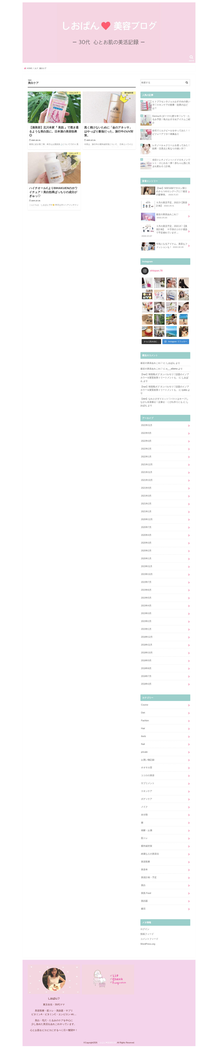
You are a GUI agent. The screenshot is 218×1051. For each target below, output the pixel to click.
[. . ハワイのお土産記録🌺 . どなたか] (147, 319)
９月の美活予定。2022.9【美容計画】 (171, 204)
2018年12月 (147, 637)
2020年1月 (146, 558)
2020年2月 (146, 550)
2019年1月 (146, 629)
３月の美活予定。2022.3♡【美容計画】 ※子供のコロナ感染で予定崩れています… (164, 231)
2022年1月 (146, 456)
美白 (143, 885)
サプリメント (147, 783)
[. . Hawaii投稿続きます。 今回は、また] (147, 331)
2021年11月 (146, 472)
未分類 (144, 814)
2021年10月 (147, 480)
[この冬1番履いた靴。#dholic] (183, 283)
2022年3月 (146, 441)
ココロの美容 (147, 775)
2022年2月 (146, 449)
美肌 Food (146, 893)
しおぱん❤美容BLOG (107, 1043)
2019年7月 (146, 582)
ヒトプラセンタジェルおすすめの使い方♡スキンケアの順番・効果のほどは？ (171, 104)
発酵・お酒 (146, 830)
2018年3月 (146, 684)
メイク (144, 807)
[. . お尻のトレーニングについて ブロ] (159, 295)
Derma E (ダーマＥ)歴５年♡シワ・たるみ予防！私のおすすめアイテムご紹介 (171, 119)
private (144, 752)
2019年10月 (147, 574)
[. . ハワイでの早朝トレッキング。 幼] (171, 331)
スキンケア (146, 791)
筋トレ (144, 838)
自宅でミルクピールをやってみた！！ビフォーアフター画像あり (171, 132)
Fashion (145, 720)
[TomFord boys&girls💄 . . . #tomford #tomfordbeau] (147, 307)
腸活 (143, 908)
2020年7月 (146, 527)
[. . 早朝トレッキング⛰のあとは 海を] (171, 319)
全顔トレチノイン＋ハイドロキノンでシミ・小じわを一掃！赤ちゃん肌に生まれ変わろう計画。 (171, 163)
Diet (143, 712)
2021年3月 (146, 496)
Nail (143, 744)
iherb (143, 736)
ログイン (144, 929)
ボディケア (146, 799)
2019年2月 (146, 621)
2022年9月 (146, 433)
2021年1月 (146, 511)
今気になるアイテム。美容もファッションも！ (171, 245)
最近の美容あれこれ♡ (167, 216)
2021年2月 (146, 503)
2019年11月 (146, 566)
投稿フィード (147, 934)
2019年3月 (146, 613)
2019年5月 (146, 598)
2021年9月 (146, 488)
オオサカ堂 (146, 767)
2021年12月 (147, 464)
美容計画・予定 (149, 877)
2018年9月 (146, 660)
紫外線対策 (146, 846)
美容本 (144, 869)
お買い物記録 (147, 760)
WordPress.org (147, 944)
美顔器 (144, 901)
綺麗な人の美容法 (150, 854)
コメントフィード (149, 939)
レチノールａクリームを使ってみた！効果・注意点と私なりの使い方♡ (171, 147)
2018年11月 (146, 645)
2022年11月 (146, 425)
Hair (143, 728)
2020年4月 (146, 535)
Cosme (144, 705)
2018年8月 (146, 668)
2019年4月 (146, 605)
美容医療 (145, 861)
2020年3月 (146, 543)
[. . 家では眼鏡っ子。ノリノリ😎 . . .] (183, 295)
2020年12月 (147, 519)
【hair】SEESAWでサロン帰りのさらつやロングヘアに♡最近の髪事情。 (171, 191)
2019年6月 (146, 590)
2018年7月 (146, 676)
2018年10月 (147, 652)
